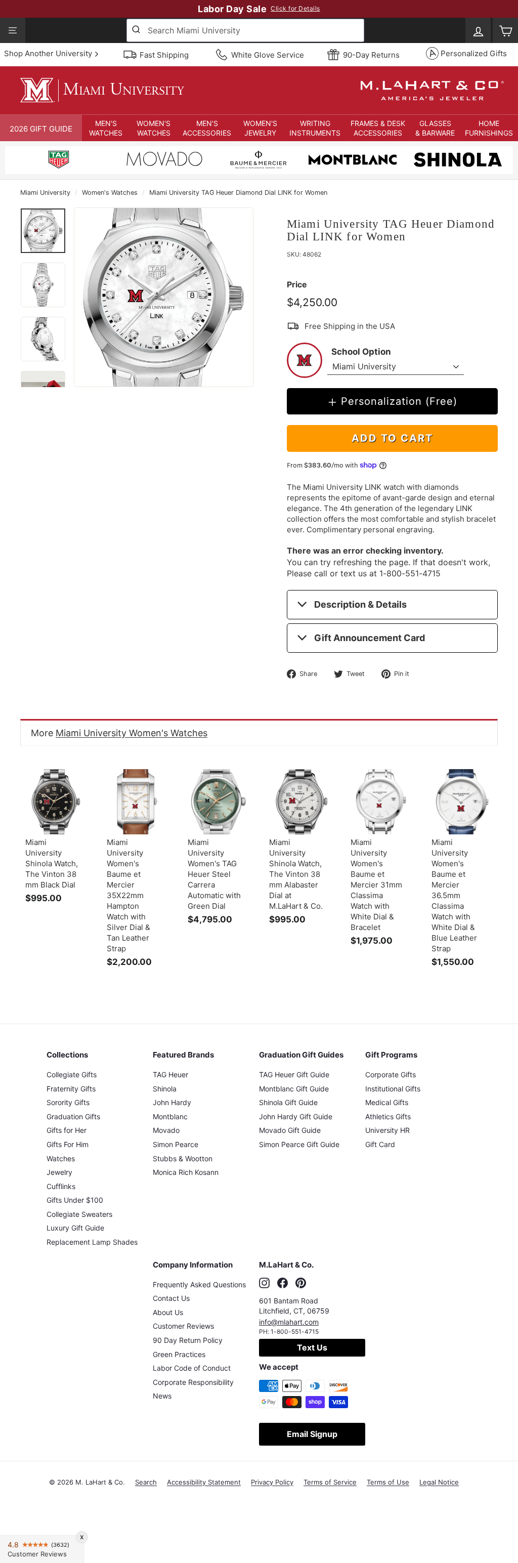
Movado (166, 1130)
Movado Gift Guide (290, 1130)
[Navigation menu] (12, 30)
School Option (361, 352)
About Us (168, 1312)
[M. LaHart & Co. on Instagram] (264, 1283)
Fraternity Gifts (71, 1088)
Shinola (165, 1088)
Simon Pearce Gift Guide (299, 1144)
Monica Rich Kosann (186, 1172)
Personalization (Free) (399, 401)
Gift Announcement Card (369, 637)
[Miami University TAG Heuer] (59, 161)
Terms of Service (330, 1482)
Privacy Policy (272, 1482)
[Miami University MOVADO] (164, 162)
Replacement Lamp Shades (92, 1242)
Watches (61, 1158)
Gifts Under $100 (75, 1200)
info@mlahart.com (289, 1322)
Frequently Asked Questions (199, 1284)
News (162, 1395)
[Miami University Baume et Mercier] (258, 161)
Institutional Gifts (392, 1088)
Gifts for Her (67, 1130)
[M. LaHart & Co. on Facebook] (282, 1283)
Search (146, 1482)
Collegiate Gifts (72, 1074)
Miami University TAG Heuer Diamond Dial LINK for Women (238, 192)
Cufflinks (61, 1186)
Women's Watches (110, 192)
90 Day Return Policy (188, 1340)
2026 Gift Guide (41, 129)
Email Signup (312, 1434)
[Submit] (137, 30)
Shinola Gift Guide (288, 1102)
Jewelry (59, 1172)
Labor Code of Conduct (192, 1368)
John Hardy (172, 1102)
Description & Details (360, 604)
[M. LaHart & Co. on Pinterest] (300, 1283)
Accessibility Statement (204, 1482)
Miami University (45, 192)
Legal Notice (439, 1482)
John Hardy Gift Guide (295, 1116)
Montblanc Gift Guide (294, 1088)
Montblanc (170, 1116)
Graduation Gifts (73, 1116)
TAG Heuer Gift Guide (294, 1074)
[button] (106, 128)
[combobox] (245, 30)
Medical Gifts (386, 1102)
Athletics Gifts (388, 1116)
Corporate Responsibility (193, 1382)
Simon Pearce (175, 1144)
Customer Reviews (183, 1326)
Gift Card (380, 1144)
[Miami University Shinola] (458, 161)
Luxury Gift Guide (75, 1227)
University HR (387, 1130)
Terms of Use (388, 1482)
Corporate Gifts (390, 1074)
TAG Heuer (170, 1074)
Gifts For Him (68, 1144)
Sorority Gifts (68, 1102)
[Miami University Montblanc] (353, 161)
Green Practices (179, 1354)
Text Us (312, 1347)
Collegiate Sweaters (79, 1214)
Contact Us (171, 1298)
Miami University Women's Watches (131, 733)
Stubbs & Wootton (182, 1158)
